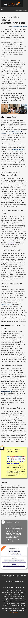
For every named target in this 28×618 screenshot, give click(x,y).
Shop (17, 10)
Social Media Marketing (14, 554)
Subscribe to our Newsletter (10, 575)
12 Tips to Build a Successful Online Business (14, 566)
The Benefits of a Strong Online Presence (14, 560)
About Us (15, 577)
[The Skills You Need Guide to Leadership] (16, 458)
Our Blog (20, 10)
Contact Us (25, 10)
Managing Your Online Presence (19, 26)
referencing (14, 612)
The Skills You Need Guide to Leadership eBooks (16, 462)
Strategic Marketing (14, 551)
